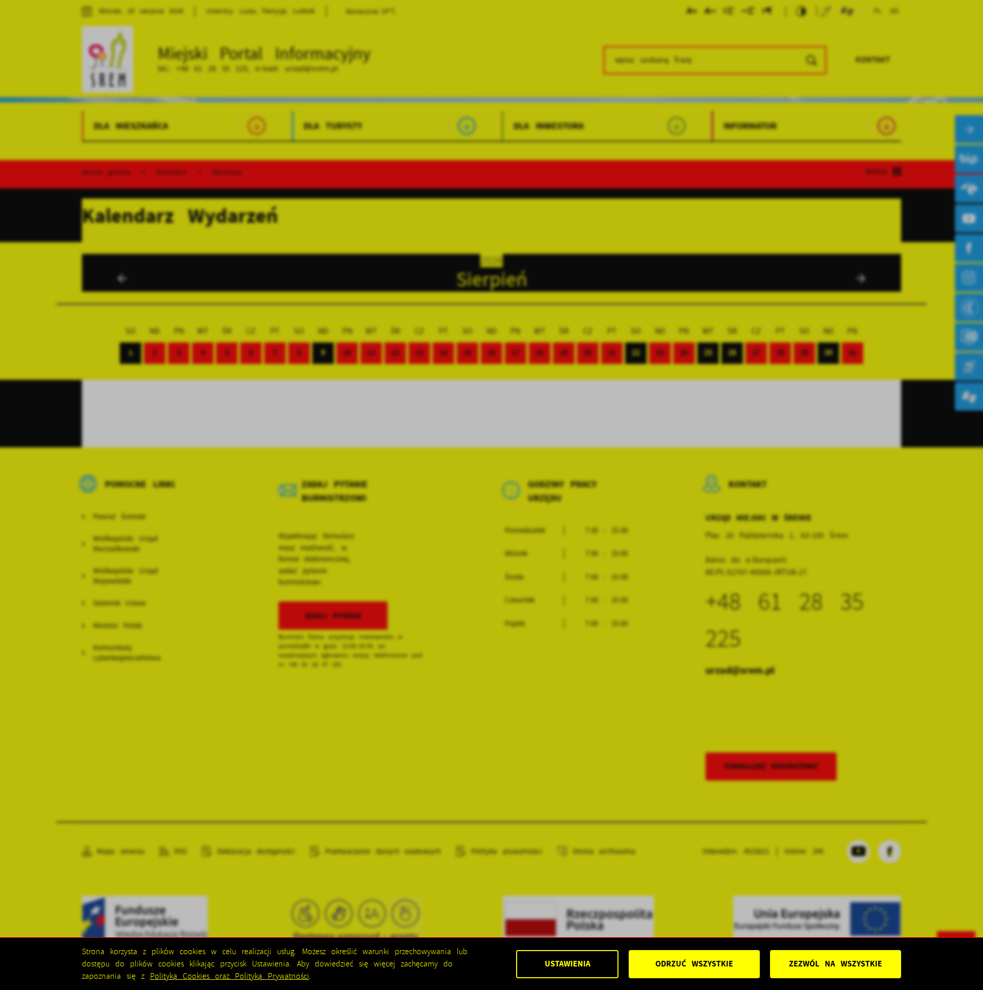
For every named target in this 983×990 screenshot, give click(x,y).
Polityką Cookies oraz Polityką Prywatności (229, 976)
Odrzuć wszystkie (694, 963)
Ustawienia (567, 963)
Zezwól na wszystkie (835, 963)
